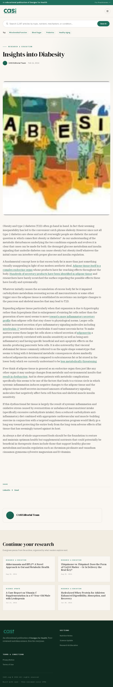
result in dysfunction (15, 376)
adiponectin (84, 332)
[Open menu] (107, 11)
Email (16, 490)
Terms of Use (8, 664)
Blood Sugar (36, 32)
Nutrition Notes (66, 636)
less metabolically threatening (79, 361)
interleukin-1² (11, 328)
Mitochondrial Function (18, 32)
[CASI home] (10, 11)
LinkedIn (6, 490)
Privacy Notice (8, 660)
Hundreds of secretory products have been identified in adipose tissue (51, 273)
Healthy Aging (64, 32)
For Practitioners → (102, 2)
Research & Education (69, 645)
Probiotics (50, 32)
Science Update (66, 640)
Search (103, 24)
